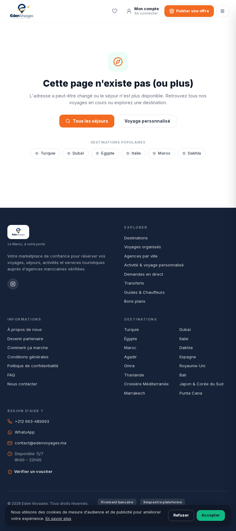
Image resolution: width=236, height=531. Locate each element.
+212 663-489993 (32, 421)
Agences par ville (141, 256)
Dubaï (78, 153)
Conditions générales (28, 356)
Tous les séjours (90, 121)
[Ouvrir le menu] (222, 11)
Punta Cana (190, 393)
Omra (129, 365)
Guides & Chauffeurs (144, 292)
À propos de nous (24, 329)
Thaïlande (134, 374)
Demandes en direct (143, 274)
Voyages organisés (142, 246)
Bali (182, 374)
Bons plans (134, 301)
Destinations (136, 237)
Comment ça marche (27, 347)
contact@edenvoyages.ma (40, 442)
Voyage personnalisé (147, 121)
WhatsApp (25, 432)
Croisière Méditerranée (146, 383)
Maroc (164, 153)
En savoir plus (58, 518)
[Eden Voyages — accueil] (21, 11)
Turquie (48, 153)
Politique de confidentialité (32, 365)
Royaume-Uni (192, 365)
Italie (136, 153)
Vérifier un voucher (33, 471)
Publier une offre (192, 11)
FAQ (11, 374)
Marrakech (134, 393)
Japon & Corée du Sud (201, 383)
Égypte (107, 153)
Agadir (130, 356)
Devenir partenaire (25, 338)
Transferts (134, 283)
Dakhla (194, 153)
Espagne (187, 356)
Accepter (211, 515)
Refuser (181, 515)
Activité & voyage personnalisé (154, 264)
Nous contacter (22, 383)
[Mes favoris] (114, 11)
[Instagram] (12, 283)
